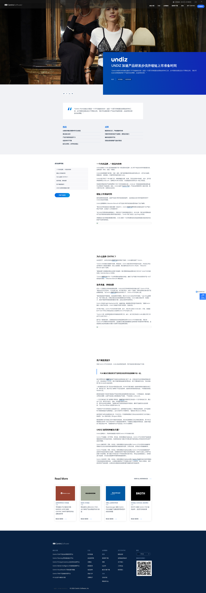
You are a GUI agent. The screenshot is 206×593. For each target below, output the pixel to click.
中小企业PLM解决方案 (59, 577)
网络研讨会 (105, 581)
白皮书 (104, 566)
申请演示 (200, 6)
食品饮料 (90, 570)
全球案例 (166, 5)
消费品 (89, 562)
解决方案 (152, 5)
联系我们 (120, 570)
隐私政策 (120, 554)
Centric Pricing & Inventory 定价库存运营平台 (66, 562)
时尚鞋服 (90, 554)
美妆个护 (90, 573)
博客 (103, 562)
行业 (159, 5)
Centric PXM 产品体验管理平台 (62, 573)
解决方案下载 (106, 570)
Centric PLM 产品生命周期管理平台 (63, 554)
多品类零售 (91, 558)
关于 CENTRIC (191, 5)
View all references (141, 479)
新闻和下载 (175, 5)
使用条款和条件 (122, 558)
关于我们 (120, 562)
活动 (182, 5)
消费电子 (90, 577)
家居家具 (90, 566)
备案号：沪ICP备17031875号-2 (61, 588)
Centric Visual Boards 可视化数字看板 (64, 570)
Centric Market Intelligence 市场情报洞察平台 (66, 566)
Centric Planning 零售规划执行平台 (63, 558)
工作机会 (120, 566)
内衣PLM (129, 207)
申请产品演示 (62, 195)
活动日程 (104, 577)
